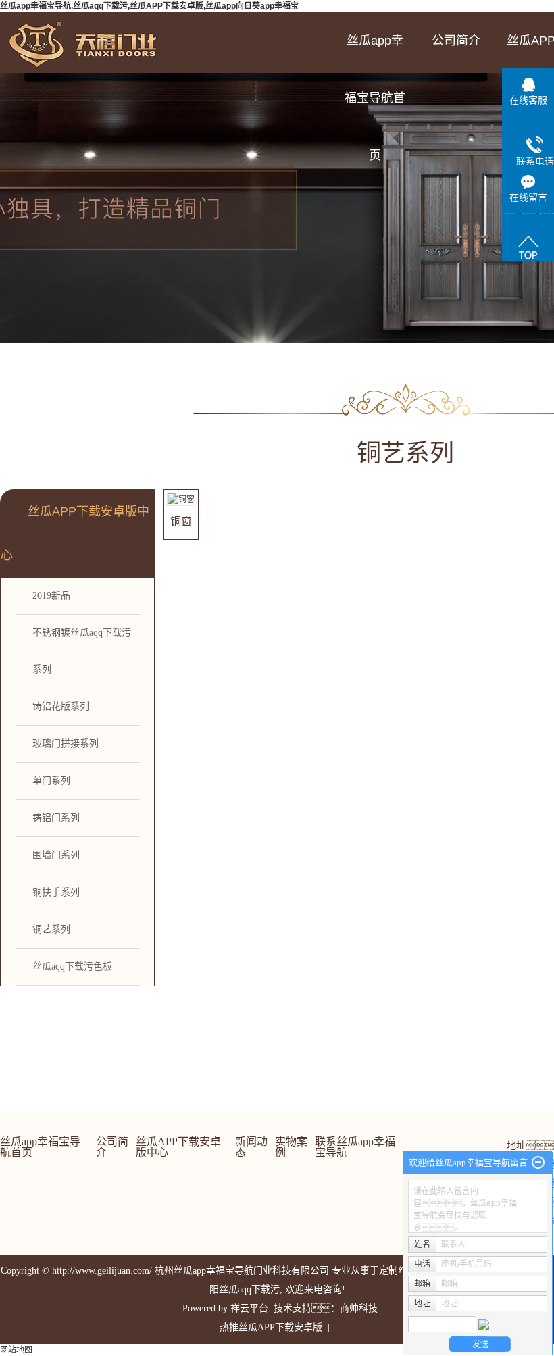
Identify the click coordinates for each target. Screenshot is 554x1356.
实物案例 (291, 1147)
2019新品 (51, 596)
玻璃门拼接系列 (65, 743)
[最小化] (538, 1163)
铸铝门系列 (56, 818)
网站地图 (16, 1350)
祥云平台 (249, 1308)
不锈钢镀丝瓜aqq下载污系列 (81, 651)
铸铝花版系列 (60, 706)
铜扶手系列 (56, 892)
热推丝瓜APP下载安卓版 (271, 1327)
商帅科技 (359, 1308)
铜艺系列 (51, 929)
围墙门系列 (56, 855)
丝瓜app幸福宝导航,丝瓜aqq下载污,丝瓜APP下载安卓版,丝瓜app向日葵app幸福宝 (149, 6)
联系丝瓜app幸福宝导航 (355, 1147)
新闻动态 (251, 1147)
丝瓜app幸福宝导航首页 (375, 52)
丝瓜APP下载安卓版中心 (178, 1147)
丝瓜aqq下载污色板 (72, 966)
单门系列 (51, 781)
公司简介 (456, 40)
